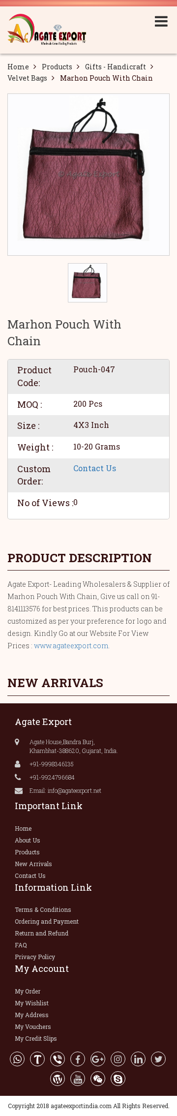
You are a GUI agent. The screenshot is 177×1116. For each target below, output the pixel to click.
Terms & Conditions (43, 909)
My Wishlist (32, 1003)
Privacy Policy (35, 957)
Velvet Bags (27, 78)
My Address (32, 1015)
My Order (27, 991)
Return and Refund (41, 933)
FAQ (21, 945)
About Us (27, 840)
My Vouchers (33, 1026)
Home (18, 66)
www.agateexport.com (71, 645)
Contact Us (94, 468)
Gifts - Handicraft (115, 66)
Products (57, 66)
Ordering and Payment (47, 921)
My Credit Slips (36, 1038)
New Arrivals (33, 864)
